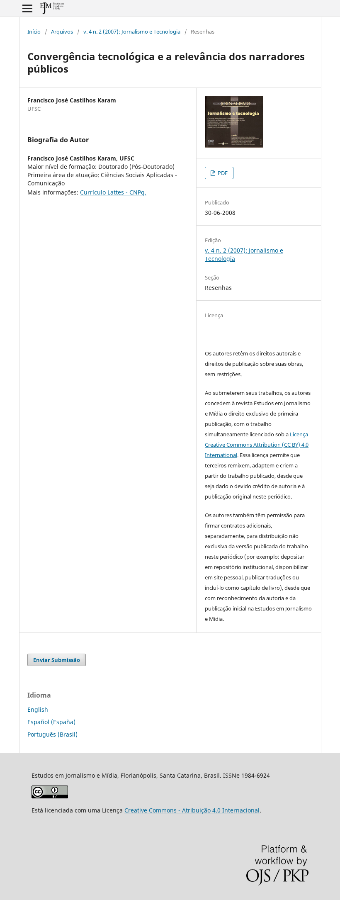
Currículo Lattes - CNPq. (113, 192)
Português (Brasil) (52, 734)
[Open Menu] (27, 8)
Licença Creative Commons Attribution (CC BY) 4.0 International (256, 445)
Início (34, 31)
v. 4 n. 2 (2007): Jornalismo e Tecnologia (131, 31)
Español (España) (51, 722)
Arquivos (62, 31)
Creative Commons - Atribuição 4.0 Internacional (192, 810)
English (37, 709)
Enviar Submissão (56, 660)
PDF (222, 173)
